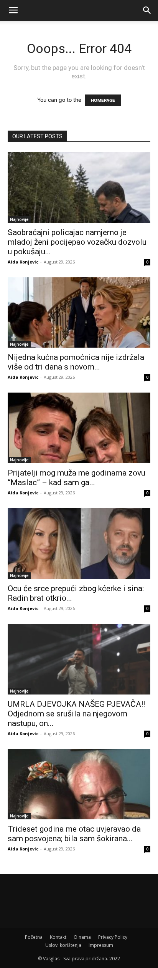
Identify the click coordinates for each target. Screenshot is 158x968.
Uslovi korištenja (63, 945)
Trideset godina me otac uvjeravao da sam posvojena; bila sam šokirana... (74, 833)
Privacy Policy (112, 937)
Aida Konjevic (23, 262)
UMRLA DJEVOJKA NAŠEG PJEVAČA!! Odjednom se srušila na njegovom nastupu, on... (76, 713)
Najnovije (19, 219)
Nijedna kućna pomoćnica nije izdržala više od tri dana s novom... (76, 362)
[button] (13, 10)
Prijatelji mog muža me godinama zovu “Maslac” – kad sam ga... (76, 477)
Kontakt (58, 937)
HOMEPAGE (103, 100)
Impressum (101, 945)
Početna (34, 937)
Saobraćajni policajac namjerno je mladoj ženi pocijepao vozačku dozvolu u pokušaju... (77, 242)
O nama (82, 937)
